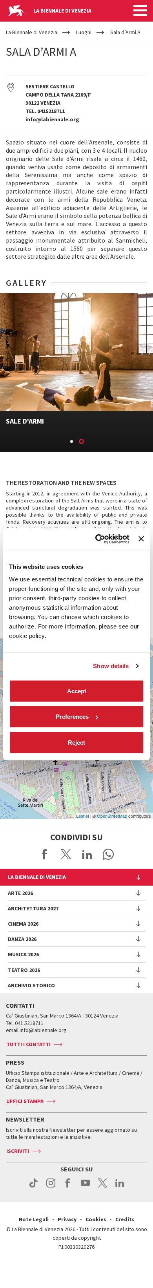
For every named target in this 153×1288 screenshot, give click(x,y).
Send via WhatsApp (108, 854)
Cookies (96, 1219)
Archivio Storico (31, 985)
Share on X (65, 854)
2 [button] (82, 442)
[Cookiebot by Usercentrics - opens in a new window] (97, 539)
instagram (51, 1187)
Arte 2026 (20, 893)
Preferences (72, 716)
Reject (76, 742)
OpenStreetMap (112, 816)
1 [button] (72, 442)
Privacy (67, 1219)
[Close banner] (141, 539)
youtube (85, 1187)
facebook (68, 1187)
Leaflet (82, 816)
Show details (111, 666)
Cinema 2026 (23, 923)
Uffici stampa (25, 1101)
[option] (76, 372)
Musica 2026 (23, 954)
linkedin (120, 1187)
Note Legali (34, 1219)
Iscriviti (17, 1151)
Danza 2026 (22, 939)
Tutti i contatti (28, 1044)
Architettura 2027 (33, 908)
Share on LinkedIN (87, 854)
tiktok (34, 1187)
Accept (76, 690)
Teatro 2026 (24, 970)
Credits (125, 1219)
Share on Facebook (44, 854)
